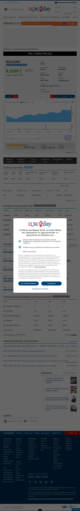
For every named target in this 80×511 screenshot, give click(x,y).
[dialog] (40, 255)
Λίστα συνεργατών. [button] (40, 267)
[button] (40, 251)
